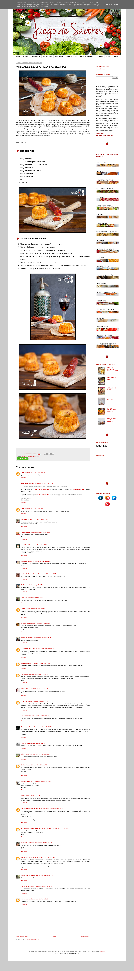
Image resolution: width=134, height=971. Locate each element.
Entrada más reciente (22, 937)
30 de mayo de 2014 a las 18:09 (40, 532)
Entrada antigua (84, 937)
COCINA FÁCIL (47, 56)
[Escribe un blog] (47, 454)
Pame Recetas (25, 701)
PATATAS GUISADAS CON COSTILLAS (111, 410)
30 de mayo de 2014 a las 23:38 (41, 663)
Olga (22, 597)
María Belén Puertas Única (29, 574)
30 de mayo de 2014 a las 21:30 (41, 637)
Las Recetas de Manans (28, 875)
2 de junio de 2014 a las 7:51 (39, 765)
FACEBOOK (99, 56)
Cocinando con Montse (28, 843)
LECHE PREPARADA (110, 399)
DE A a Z (25, 56)
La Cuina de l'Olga (26, 623)
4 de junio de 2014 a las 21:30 (43, 843)
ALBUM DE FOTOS (71, 56)
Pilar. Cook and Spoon (27, 886)
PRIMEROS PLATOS (34, 456)
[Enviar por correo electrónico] (45, 454)
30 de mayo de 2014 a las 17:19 (36, 508)
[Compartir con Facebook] (51, 454)
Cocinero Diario (25, 585)
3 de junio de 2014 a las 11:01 (33, 796)
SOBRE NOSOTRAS (112, 56)
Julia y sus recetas (26, 561)
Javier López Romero (27, 727)
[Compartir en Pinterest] (53, 454)
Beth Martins (25, 519)
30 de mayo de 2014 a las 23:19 (45, 648)
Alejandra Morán (26, 532)
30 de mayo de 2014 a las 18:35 (33, 597)
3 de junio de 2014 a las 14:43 (54, 808)
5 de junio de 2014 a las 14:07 (46, 857)
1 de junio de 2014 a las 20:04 (36, 743)
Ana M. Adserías (26, 674)
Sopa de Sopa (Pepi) (27, 781)
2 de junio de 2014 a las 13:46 (42, 781)
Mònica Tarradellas (26, 754)
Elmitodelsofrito (25, 765)
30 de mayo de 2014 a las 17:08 (44, 483)
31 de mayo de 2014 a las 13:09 (39, 688)
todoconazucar (25, 899)
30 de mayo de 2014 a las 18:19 (37, 545)
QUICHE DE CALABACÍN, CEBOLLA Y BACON (112, 369)
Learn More (108, 4)
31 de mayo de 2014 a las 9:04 (40, 674)
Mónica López (25, 688)
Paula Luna (24, 743)
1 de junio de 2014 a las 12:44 (43, 727)
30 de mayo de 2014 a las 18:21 (42, 561)
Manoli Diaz (24, 545)
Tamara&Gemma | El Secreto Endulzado (33, 808)
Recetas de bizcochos (27, 483)
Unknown (23, 472)
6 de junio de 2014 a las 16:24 (44, 875)
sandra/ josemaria (26, 637)
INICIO (18, 56)
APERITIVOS (25, 456)
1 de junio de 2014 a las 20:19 (41, 754)
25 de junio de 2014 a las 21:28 (39, 899)
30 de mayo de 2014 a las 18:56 (36, 608)
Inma (22, 796)
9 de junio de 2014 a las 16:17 (43, 886)
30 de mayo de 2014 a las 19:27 (41, 623)
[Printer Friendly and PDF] (22, 459)
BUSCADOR (59, 56)
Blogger (102, 952)
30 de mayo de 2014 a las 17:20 (38, 519)
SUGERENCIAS (35, 56)
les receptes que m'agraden (29, 857)
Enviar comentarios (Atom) (31, 940)
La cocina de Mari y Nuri (28, 648)
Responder (24, 477)
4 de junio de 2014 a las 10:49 (60, 828)
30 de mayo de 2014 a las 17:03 (36, 472)
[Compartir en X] (49, 454)
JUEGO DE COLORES (86, 56)
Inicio (54, 937)
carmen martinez (26, 663)
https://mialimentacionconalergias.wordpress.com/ (36, 828)
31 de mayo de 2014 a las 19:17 (39, 701)
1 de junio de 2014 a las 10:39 (40, 716)
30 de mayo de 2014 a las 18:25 (46, 574)
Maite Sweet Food (26, 716)
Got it (116, 4)
